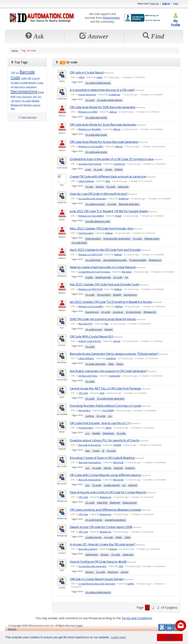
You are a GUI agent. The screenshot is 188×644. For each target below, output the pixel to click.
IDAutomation (111, 17)
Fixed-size (113, 571)
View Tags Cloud (29, 117)
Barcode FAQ (86, 323)
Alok (102, 393)
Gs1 (35, 96)
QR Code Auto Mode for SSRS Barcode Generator (103, 107)
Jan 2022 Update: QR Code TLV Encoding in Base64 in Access (111, 302)
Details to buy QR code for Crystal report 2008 (101, 527)
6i (103, 450)
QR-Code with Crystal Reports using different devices (105, 475)
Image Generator (87, 94)
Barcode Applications (90, 445)
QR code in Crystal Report (87, 72)
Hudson (113, 549)
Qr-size (89, 186)
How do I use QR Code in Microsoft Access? (99, 194)
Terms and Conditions (137, 618)
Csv (110, 415)
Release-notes (151, 238)
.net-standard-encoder (115, 259)
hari (106, 323)
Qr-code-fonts (79, 242)
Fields (119, 537)
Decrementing (24, 91)
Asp (17, 73)
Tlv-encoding (104, 294)
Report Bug (84, 410)
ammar (117, 341)
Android (118, 467)
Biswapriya (105, 497)
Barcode (27, 71)
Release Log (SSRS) (88, 111)
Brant (118, 215)
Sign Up (154, 3)
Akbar (108, 427)
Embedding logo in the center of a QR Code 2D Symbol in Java (111, 159)
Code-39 (36, 78)
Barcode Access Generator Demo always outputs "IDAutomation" (114, 354)
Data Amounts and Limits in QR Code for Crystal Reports (108, 492)
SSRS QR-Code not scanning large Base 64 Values (103, 319)
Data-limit (102, 502)
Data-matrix (19, 87)
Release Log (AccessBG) (91, 146)
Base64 (117, 294)
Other (82, 77)
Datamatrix (31, 87)
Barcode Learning (88, 549)
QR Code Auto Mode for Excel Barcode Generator (103, 124)
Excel (41, 92)
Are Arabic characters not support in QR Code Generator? (108, 371)
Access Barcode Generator (93, 198)
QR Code (83, 393)
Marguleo (127, 271)
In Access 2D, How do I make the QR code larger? (102, 544)
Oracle (96, 450)
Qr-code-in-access (95, 203)
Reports (28, 105)
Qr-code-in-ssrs (94, 329)
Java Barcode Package (90, 163)
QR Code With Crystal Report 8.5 (91, 336)
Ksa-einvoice (130, 294)
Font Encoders (86, 233)
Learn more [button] (118, 637)
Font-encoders (93, 238)
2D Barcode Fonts (88, 375)
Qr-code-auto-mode (96, 117)
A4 (126, 277)
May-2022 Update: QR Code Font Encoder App (101, 228)
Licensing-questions (115, 519)
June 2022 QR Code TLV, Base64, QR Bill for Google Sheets (109, 211)
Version (100, 186)
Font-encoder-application (117, 238)
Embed (118, 169)
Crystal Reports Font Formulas (94, 271)
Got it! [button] (170, 637)
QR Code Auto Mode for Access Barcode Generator (104, 142)
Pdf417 (18, 101)
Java (88, 450)
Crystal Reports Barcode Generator (97, 583)
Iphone (107, 467)
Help (175, 3)
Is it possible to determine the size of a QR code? (102, 90)
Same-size (123, 186)
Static (111, 363)
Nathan (109, 233)
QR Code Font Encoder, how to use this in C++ (100, 423)
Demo (120, 363)
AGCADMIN (108, 410)
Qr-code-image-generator (110, 398)
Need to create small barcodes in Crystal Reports (103, 267)
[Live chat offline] (180, 625)
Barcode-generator (129, 203)
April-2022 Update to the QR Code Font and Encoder (105, 250)
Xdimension (92, 554)
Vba (13, 108)
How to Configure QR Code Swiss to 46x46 (98, 561)
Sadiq (99, 77)
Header (96, 433)
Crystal (15, 82)
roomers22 (119, 163)
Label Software (86, 181)
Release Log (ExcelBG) (90, 129)
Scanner (36, 105)
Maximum (115, 502)
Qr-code (26, 100)
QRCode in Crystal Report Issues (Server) (97, 579)
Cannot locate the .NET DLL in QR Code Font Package (105, 388)
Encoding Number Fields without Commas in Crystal (105, 405)
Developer (108, 433)
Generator (27, 96)
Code (15, 77)
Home (14, 50)
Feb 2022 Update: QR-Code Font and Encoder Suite (104, 284)
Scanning (130, 467)
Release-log (17, 105)
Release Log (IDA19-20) (90, 254)
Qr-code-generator (96, 363)
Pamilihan (111, 358)
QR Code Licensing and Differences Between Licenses (105, 509)
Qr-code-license (94, 519)
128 (13, 72)
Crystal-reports (27, 82)
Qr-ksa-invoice (133, 311)
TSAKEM (117, 445)
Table (127, 537)
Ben (108, 181)
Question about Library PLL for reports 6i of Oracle (104, 440)
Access (124, 571)
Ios (124, 485)
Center (108, 169)
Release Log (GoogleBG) (91, 215)
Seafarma (124, 198)
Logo (88, 169)
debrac (113, 111)
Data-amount (130, 502)
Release (35, 100)
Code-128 (26, 78)
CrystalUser (114, 94)
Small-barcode (103, 277)
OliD (121, 566)
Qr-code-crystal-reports (98, 82)
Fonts (18, 96)
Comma (90, 415)
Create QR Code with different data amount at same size (108, 176)
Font (13, 96)
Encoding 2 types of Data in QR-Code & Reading (102, 458)
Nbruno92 (118, 462)
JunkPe (130, 583)
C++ (88, 433)
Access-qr (118, 311)
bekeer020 (114, 375)
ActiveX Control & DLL (90, 341)
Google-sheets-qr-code (98, 221)
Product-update (138, 259)
